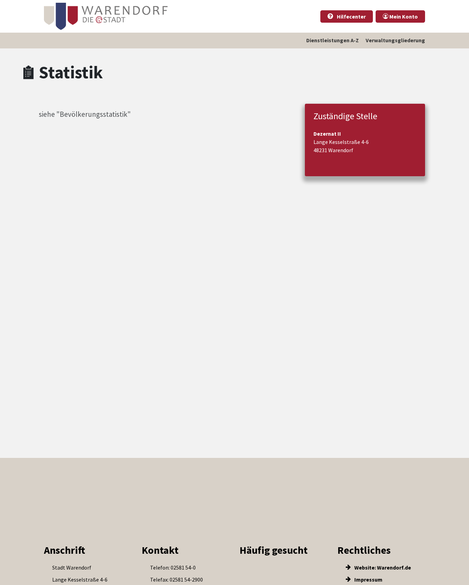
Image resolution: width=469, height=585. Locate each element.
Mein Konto (403, 16)
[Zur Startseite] (106, 16)
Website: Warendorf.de (382, 567)
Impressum (367, 579)
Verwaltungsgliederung (395, 40)
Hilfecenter (351, 16)
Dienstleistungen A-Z (332, 40)
